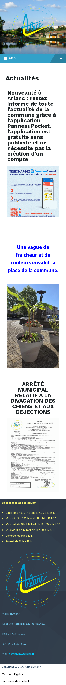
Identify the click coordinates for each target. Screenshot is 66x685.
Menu (13, 58)
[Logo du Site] (33, 46)
